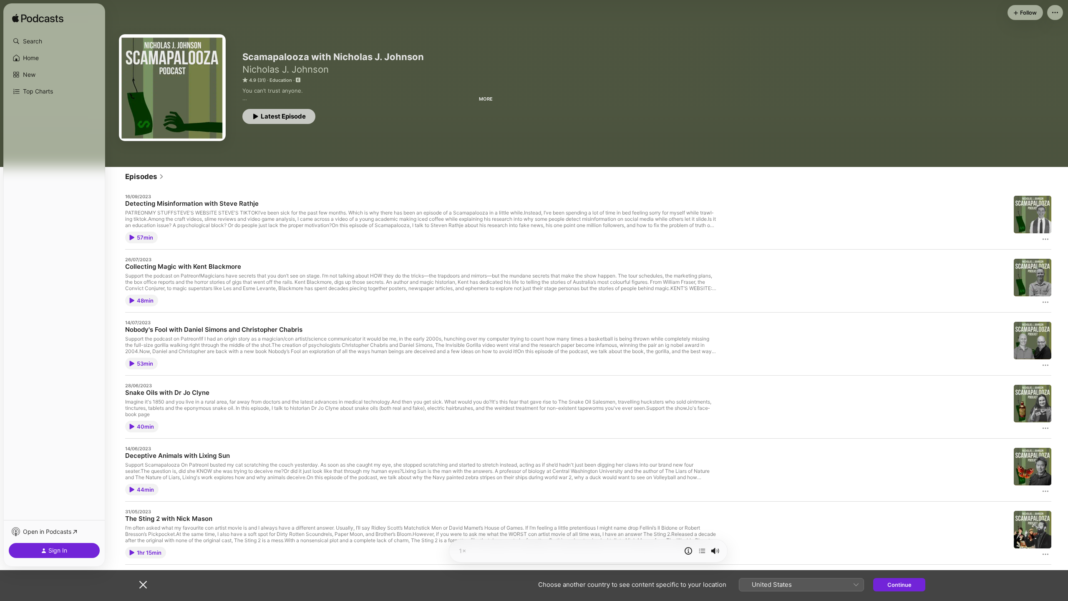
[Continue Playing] (702, 551)
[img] (37, 19)
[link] (144, 176)
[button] (54, 41)
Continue (899, 584)
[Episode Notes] (688, 551)
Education (281, 80)
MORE (486, 99)
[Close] (143, 584)
